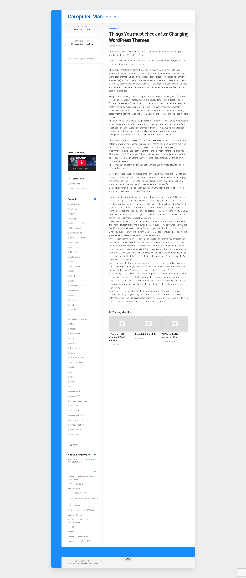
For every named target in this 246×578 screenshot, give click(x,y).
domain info (75, 184)
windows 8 (74, 411)
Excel (72, 281)
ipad (72, 305)
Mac (72, 324)
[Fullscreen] (93, 168)
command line (76, 233)
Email (72, 276)
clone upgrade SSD (78, 223)
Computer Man (85, 16)
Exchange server (77, 286)
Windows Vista (76, 430)
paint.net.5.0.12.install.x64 (78, 476)
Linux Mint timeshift (145, 334)
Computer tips (76, 242)
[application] (82, 163)
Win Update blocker (75, 484)
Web (72, 382)
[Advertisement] (82, 105)
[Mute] (90, 168)
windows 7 (74, 406)
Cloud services (76, 228)
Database (74, 262)
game (72, 295)
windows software (77, 425)
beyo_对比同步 (74, 506)
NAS (72, 338)
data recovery (75, 257)
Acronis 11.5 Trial (75, 532)
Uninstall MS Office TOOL (78, 493)
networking (74, 343)
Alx (97, 564)
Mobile (73, 329)
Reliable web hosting (78, 189)
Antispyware (75, 204)
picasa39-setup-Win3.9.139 (79, 541)
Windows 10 (75, 391)
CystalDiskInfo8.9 (75, 515)
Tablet (72, 367)
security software (77, 363)
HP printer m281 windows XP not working (117, 337)
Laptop (73, 310)
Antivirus (73, 209)
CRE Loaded (75, 247)
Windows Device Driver (79, 415)
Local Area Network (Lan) (80, 319)
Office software (76, 348)
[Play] (71, 168)
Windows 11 (75, 396)
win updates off (74, 489)
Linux (72, 315)
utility (72, 372)
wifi (71, 386)
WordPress (82, 564)
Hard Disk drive (76, 300)
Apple (72, 214)
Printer (72, 353)
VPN (72, 377)
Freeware (74, 290)
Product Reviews (77, 358)
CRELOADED (75, 252)
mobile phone (75, 334)
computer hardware (78, 238)
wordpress (113, 28)
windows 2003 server (79, 401)
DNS (72, 271)
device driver (75, 267)
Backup (73, 219)
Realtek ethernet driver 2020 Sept (81, 510)
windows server (76, 420)
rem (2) (71, 527)
